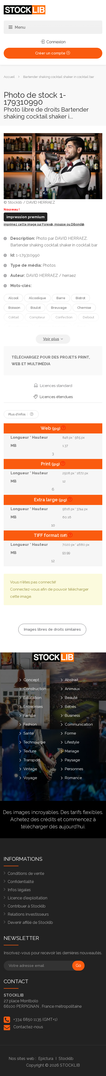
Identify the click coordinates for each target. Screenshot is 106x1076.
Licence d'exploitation (27, 898)
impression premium (25, 217)
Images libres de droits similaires (52, 629)
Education (32, 697)
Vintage (30, 768)
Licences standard (55, 385)
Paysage (72, 760)
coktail (13, 317)
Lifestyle (72, 742)
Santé (28, 733)
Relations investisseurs (28, 914)
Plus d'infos (17, 414)
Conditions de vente (26, 873)
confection (63, 317)
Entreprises (33, 706)
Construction (34, 688)
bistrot (80, 298)
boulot (36, 308)
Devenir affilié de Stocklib (30, 922)
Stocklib (66, 1058)
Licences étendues (56, 397)
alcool (13, 298)
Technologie (34, 742)
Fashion (30, 724)
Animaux (72, 688)
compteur (37, 317)
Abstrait (71, 679)
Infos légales (19, 889)
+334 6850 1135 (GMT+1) (35, 1019)
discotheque (18, 327)
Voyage (30, 777)
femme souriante (53, 327)
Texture (29, 751)
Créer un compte (50, 53)
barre (60, 298)
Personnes (74, 768)
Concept (31, 679)
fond (81, 327)
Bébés (70, 706)
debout (88, 317)
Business (72, 715)
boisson (14, 308)
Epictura (45, 1058)
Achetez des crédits (33, 819)
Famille (29, 715)
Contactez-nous (28, 1027)
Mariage (72, 751)
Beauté (71, 697)
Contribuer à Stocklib (27, 906)
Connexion (55, 42)
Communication (79, 724)
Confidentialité (21, 881)
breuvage (59, 308)
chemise (84, 308)
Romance (73, 777)
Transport (31, 760)
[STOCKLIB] (24, 9)
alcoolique (37, 298)
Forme (70, 733)
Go (78, 965)
